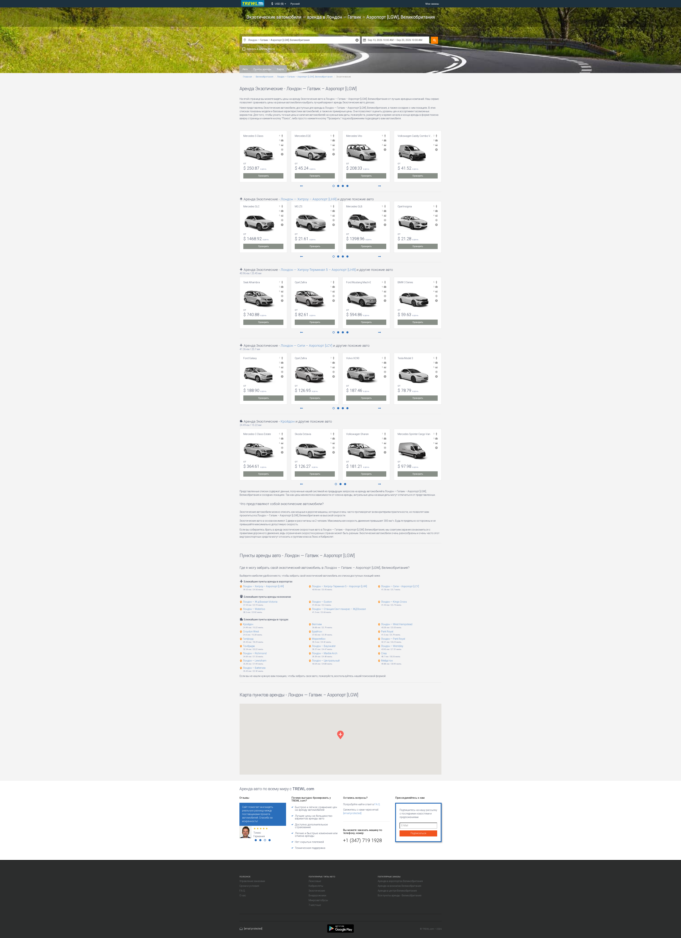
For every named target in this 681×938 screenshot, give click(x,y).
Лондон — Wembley (392, 646)
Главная (247, 76)
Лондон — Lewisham (254, 660)
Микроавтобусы (318, 900)
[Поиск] (434, 40)
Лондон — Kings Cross (394, 601)
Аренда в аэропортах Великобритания (400, 881)
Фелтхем (317, 624)
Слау (384, 653)
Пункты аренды (262, 69)
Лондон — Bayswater (324, 646)
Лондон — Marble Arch (324, 653)
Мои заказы (432, 3)
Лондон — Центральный (326, 660)
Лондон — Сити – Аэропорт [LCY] (306, 346)
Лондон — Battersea (254, 667)
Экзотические (317, 890)
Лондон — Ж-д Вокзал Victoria (260, 601)
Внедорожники (317, 895)
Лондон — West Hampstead (396, 624)
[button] (279, 3)
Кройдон (288, 421)
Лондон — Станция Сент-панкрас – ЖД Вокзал (339, 609)
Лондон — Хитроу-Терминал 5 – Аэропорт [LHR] (318, 270)
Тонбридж (249, 646)
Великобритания (264, 76)
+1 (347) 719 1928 (362, 840)
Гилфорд (248, 638)
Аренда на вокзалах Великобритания (399, 885)
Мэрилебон (318, 638)
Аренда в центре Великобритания (397, 890)
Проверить (263, 176)
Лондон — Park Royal (393, 638)
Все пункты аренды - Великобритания (399, 895)
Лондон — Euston (322, 601)
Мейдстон (387, 660)
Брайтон (317, 631)
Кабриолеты (316, 885)
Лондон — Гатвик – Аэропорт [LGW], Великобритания (305, 76)
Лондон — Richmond (255, 653)
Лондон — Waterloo (254, 609)
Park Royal (387, 631)
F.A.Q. (377, 804)
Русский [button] (295, 3)
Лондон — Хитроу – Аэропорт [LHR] (308, 199)
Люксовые (315, 881)
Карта (280, 69)
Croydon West (251, 631)
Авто (245, 69)
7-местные (315, 905)
